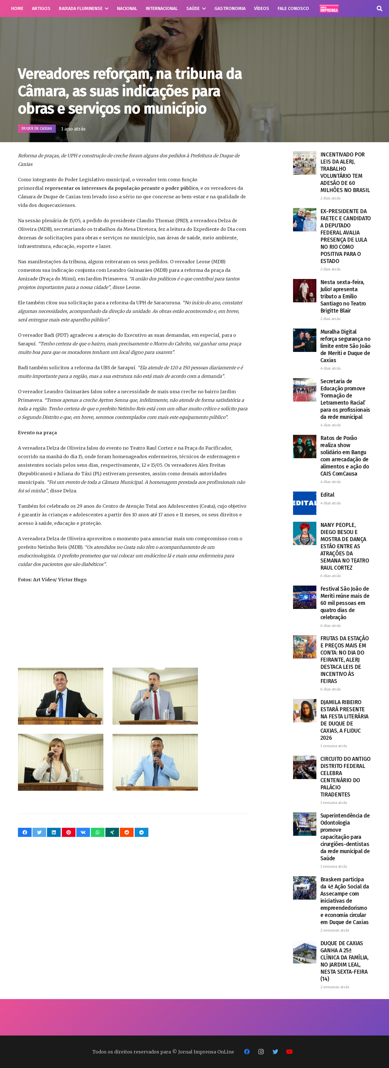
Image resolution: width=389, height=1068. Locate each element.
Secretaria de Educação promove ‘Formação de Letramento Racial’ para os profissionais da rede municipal (345, 399)
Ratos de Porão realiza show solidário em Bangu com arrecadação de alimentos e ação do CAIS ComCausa (344, 456)
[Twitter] (275, 1052)
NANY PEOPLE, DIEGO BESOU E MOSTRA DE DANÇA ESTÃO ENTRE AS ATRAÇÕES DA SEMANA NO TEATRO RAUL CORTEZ (344, 546)
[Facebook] (247, 1052)
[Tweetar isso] (39, 832)
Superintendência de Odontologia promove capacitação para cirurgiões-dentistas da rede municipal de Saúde (345, 837)
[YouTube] (289, 1052)
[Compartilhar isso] (25, 832)
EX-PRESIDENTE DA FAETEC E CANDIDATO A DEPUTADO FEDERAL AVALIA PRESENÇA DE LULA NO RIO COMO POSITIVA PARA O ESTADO (345, 236)
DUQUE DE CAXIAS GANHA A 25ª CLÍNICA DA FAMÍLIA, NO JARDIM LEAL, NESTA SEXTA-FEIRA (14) (344, 961)
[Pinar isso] (68, 832)
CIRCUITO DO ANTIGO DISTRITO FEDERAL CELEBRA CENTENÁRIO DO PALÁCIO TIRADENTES (345, 777)
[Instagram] (261, 1052)
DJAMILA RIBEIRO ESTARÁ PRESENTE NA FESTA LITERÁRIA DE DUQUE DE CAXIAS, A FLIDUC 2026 (344, 720)
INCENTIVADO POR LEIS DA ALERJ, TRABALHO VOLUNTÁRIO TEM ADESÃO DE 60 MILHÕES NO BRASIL (345, 172)
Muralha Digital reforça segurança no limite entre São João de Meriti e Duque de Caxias (345, 346)
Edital (327, 495)
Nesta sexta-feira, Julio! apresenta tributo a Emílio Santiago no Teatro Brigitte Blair (343, 296)
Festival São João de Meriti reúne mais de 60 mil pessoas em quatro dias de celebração (344, 603)
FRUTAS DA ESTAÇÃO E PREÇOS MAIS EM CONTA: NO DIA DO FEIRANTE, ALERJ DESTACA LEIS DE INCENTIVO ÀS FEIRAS (344, 659)
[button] (379, 8)
